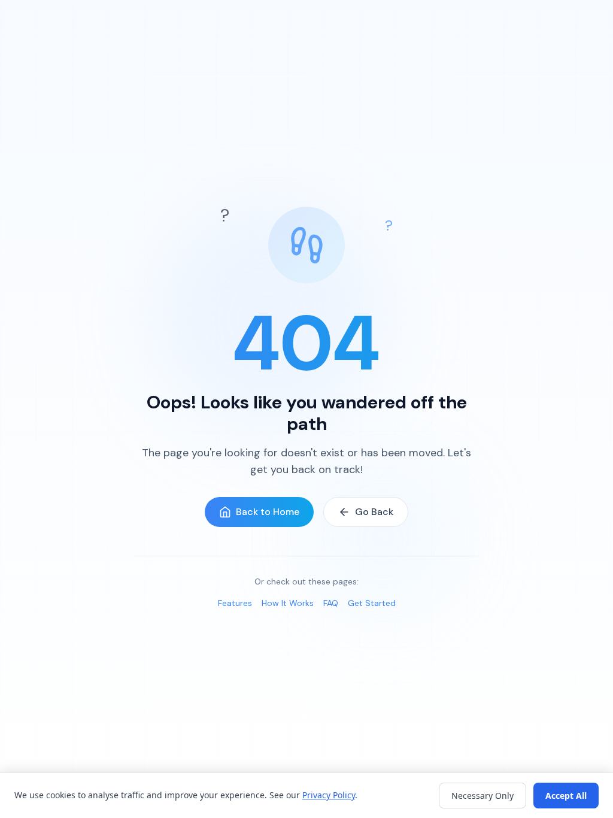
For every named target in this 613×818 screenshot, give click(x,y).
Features (235, 603)
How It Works (288, 603)
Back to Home (267, 511)
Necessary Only (482, 795)
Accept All (566, 795)
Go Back (374, 511)
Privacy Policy (328, 795)
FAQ (330, 603)
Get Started (372, 603)
